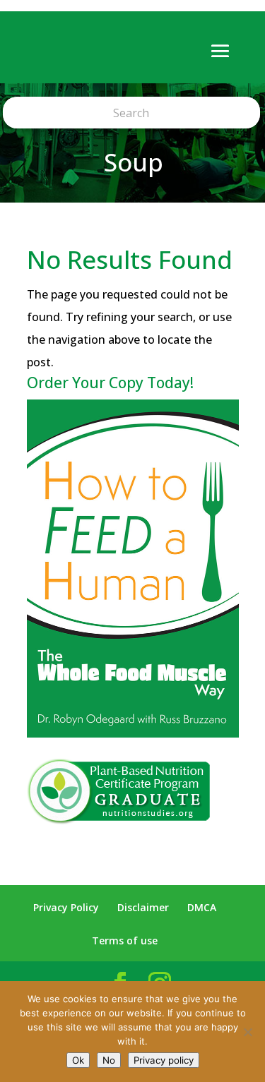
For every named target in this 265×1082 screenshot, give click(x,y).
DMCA (201, 907)
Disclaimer (143, 907)
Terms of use (125, 940)
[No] (247, 1032)
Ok (78, 1060)
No (108, 1060)
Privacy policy (164, 1060)
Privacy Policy (66, 907)
